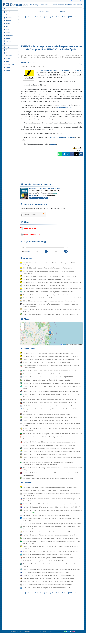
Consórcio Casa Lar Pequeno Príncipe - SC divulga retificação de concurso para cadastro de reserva (52, 438)
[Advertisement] (37, 31)
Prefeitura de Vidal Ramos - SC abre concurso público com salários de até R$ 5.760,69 (51, 400)
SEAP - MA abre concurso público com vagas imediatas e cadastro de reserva (48, 578)
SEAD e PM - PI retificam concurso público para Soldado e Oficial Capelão (49, 588)
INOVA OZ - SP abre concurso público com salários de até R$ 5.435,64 (46, 490)
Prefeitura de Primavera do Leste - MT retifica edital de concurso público (47, 555)
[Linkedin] (69, 631)
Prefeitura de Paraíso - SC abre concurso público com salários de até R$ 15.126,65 (50, 403)
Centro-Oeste (9, 35)
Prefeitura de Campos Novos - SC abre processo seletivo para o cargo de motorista (50, 417)
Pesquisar (61, 12)
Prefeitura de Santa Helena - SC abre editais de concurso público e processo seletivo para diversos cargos (52, 430)
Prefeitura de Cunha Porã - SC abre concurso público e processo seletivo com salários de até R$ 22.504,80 (52, 474)
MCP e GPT (9, 41)
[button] (22, 324)
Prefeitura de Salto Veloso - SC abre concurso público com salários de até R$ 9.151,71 (51, 442)
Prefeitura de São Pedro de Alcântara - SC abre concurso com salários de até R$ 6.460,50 (52, 298)
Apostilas (8, 12)
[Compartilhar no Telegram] (64, 154)
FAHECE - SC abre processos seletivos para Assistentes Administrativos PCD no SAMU (51, 356)
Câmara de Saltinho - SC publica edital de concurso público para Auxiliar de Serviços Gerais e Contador (51, 367)
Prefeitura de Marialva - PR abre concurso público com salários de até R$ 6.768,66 (50, 535)
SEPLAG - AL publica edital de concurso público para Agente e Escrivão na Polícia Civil (51, 569)
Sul (7, 26)
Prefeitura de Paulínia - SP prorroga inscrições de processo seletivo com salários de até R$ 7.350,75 (52, 511)
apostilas (54, 5)
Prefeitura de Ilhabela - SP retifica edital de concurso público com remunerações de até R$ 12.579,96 (52, 500)
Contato (8, 70)
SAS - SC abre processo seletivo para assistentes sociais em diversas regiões (48, 478)
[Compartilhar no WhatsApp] (60, 154)
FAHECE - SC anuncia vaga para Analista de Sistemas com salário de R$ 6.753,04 (49, 276)
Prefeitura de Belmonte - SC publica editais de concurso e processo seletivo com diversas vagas (52, 458)
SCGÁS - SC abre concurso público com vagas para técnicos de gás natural (47, 406)
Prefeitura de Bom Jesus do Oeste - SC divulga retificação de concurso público (48, 448)
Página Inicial (10, 9)
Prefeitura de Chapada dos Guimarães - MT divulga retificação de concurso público (50, 551)
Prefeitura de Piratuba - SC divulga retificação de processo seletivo (45, 454)
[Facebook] (71, 631)
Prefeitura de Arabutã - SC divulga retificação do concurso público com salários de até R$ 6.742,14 (52, 469)
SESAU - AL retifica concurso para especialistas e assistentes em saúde (46, 572)
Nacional (8, 20)
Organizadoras (10, 64)
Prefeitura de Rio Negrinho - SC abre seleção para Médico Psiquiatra (45, 420)
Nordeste (8, 32)
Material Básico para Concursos (62, 137)
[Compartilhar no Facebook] (72, 154)
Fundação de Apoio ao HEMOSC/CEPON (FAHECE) (61, 70)
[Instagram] (74, 631)
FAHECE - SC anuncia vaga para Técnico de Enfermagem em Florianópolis (47, 268)
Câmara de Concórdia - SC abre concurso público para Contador (44, 374)
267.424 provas (70, 5)
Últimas (8, 38)
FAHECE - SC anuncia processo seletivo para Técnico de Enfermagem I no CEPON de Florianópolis (50, 264)
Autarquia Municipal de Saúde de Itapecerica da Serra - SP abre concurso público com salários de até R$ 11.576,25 (51, 495)
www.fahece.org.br (64, 107)
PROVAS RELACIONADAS (32, 235)
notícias (61, 5)
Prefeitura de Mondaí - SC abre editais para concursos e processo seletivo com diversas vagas (52, 387)
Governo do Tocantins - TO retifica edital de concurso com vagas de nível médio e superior (50, 565)
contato (80, 5)
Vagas (7, 52)
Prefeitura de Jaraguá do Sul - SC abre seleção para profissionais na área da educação (51, 359)
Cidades (8, 50)
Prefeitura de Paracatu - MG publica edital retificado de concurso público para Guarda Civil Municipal (52, 528)
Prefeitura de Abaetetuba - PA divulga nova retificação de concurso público (51, 558)
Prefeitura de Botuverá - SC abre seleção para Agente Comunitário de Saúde (48, 295)
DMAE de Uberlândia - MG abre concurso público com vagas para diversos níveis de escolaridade (51, 519)
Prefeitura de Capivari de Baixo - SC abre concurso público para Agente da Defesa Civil (51, 451)
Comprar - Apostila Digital (39, 198)
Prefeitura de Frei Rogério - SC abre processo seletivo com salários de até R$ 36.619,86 (51, 383)
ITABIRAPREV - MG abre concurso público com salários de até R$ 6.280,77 (47, 515)
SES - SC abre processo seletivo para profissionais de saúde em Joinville (46, 380)
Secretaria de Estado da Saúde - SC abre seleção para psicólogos (44, 285)
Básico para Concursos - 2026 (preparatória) (44, 188)
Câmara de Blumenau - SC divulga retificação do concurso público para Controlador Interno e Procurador (51, 305)
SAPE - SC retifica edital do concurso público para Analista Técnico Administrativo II (50, 314)
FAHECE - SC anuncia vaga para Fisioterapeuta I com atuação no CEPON (46, 279)
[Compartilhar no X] (76, 154)
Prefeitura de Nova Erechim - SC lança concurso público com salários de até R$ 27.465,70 (52, 434)
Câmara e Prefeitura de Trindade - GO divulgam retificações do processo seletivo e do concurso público (51, 542)
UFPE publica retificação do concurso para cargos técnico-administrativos (47, 584)
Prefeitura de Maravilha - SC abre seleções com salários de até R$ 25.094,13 (48, 377)
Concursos (9, 17)
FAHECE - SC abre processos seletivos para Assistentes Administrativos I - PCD (48, 353)
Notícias (8, 14)
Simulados (9, 55)
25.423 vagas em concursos (39, 5)
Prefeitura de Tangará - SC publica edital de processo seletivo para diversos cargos (50, 391)
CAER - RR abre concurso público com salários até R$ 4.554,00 (43, 561)
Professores (9, 44)
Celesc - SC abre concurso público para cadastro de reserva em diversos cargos (49, 301)
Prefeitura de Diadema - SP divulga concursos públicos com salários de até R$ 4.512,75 (52, 507)
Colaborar (9, 67)
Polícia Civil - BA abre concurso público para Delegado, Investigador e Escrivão (49, 575)
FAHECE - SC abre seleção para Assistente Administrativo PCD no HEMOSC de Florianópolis (48, 272)
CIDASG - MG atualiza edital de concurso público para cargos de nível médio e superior (52, 524)
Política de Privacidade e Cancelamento (21, 631)
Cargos (8, 47)
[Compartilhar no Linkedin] (68, 154)
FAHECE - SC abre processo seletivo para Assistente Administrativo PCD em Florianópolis (52, 282)
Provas (8, 58)
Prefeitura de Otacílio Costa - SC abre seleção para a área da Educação (46, 362)
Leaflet (64, 344)
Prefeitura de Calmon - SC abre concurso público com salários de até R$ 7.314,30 (49, 371)
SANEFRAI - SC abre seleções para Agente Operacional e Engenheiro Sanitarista (49, 445)
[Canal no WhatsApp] (65, 631)
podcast (53, 144)
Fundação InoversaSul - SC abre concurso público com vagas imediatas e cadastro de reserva (51, 410)
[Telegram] (67, 631)
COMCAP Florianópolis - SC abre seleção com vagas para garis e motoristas (48, 292)
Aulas (7, 61)
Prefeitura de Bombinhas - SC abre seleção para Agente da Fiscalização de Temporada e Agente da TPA (52, 310)
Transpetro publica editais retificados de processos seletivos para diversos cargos (50, 487)
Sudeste (8, 23)
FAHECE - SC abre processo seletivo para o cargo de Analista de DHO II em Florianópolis (52, 289)
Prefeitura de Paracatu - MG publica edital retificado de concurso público (47, 532)
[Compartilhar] (81, 154)
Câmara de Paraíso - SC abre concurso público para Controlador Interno (47, 414)
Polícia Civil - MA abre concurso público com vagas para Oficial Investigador (48, 581)
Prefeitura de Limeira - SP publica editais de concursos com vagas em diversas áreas (51, 504)
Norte (7, 29)
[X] (72, 631)
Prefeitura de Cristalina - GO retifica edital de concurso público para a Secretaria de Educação (50, 547)
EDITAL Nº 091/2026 (30, 228)
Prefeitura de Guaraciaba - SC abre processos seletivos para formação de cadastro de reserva (51, 395)
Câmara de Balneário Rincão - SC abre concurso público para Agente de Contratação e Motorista (51, 424)
